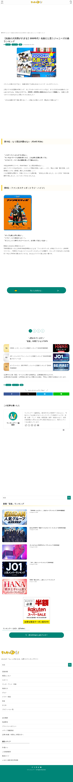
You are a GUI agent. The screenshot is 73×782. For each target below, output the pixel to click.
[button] (12, 393)
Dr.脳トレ (5, 747)
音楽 (20, 44)
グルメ (4, 692)
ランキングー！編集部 (13, 424)
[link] (26, 425)
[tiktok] (35, 425)
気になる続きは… (36, 290)
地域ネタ (5, 688)
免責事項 (5, 722)
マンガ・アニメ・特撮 (9, 684)
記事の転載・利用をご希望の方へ (13, 735)
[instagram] (32, 425)
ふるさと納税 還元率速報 (10, 760)
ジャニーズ (14, 44)
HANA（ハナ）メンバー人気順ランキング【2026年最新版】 (29, 348)
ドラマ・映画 (6, 697)
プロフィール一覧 (8, 709)
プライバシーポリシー (9, 726)
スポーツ (5, 680)
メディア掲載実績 (8, 730)
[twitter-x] (29, 425)
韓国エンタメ (6, 676)
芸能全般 (5, 671)
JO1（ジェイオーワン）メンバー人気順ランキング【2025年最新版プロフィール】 (30, 357)
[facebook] (32, 767)
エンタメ (8, 44)
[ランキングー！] (36, 2)
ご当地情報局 (6, 752)
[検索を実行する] (69, 498)
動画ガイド (5, 756)
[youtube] (38, 425)
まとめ (4, 705)
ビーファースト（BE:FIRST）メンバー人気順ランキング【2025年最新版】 (30, 366)
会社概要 (5, 718)
